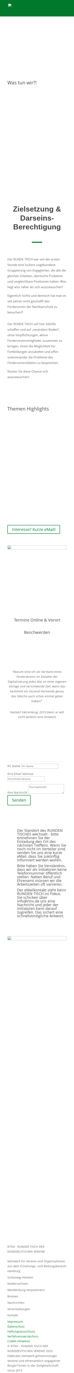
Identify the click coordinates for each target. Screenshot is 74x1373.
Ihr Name (13, 766)
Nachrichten (15, 1303)
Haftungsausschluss (21, 1331)
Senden (19, 800)
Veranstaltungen (18, 1309)
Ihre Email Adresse (20, 774)
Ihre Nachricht (17, 792)
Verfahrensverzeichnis (22, 1336)
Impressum (15, 1322)
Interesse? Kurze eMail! (34, 529)
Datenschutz (16, 1326)
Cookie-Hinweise (18, 1341)
